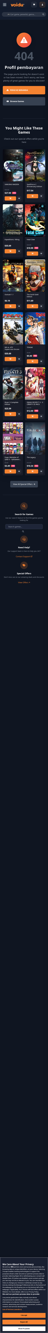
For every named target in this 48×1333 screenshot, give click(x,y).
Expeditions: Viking (12, 239)
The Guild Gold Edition (32, 295)
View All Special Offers (23, 484)
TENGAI (30, 347)
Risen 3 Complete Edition (11, 403)
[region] (24, 1295)
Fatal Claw (31, 239)
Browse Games (17, 101)
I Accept (24, 1315)
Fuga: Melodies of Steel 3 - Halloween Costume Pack (12, 459)
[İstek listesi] (19, 198)
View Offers (23, 582)
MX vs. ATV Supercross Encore (12, 348)
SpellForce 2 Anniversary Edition (34, 185)
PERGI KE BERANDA (19, 90)
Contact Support (23, 556)
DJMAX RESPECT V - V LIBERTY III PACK (35, 403)
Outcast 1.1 (9, 294)
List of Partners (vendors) (12, 1309)
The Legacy (31, 457)
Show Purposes (24, 1329)
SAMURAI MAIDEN (12, 184)
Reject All (24, 1322)
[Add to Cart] (10, 198)
